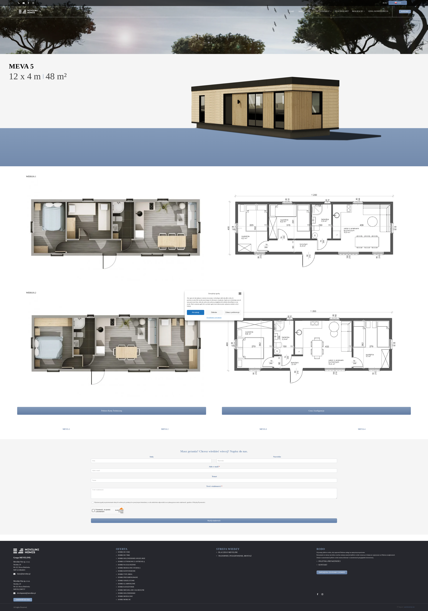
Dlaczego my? (342, 11)
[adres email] (25, 3)
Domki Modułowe (125, 596)
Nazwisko (277, 457)
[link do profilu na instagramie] (34, 3)
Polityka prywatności (329, 561)
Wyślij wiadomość (214, 521)
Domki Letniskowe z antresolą (131, 561)
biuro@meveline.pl (23, 574)
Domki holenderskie (126, 593)
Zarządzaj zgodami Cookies (332, 572)
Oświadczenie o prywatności (214, 317)
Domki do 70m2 (124, 555)
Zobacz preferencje (232, 312)
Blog (385, 3)
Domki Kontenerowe (126, 571)
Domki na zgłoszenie (127, 565)
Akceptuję (195, 312)
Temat (214, 476)
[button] (240, 293)
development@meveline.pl (26, 593)
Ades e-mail (214, 467)
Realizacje (357, 11)
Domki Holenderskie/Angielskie (131, 558)
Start (291, 11)
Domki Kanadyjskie (126, 587)
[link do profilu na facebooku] (29, 3)
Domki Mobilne (124, 599)
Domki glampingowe (126, 584)
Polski (399, 3)
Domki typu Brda (125, 574)
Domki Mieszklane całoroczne (131, 590)
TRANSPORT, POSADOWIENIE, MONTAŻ (235, 556)
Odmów (214, 312)
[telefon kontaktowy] (20, 3)
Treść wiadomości (214, 486)
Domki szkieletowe (126, 580)
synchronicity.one (409, 607)
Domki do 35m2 (124, 552)
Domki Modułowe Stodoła (129, 568)
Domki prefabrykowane (128, 577)
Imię (151, 457)
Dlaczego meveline (228, 552)
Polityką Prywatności (199, 502)
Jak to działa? (322, 11)
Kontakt (323, 565)
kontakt (405, 11)
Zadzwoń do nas (23, 600)
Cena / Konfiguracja (378, 11)
